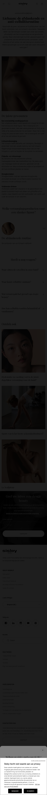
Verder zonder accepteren (38, 760)
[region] (23, 776)
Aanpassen (15, 791)
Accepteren (30, 791)
